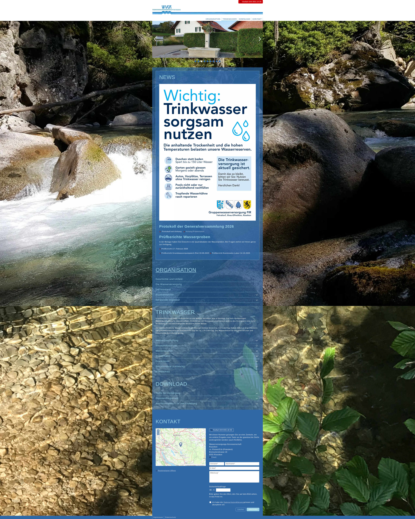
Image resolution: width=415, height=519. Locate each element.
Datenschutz (170, 517)
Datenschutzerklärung (233, 502)
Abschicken (253, 509)
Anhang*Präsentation (195, 231)
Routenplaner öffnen (167, 471)
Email (214, 457)
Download (244, 19)
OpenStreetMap (191, 465)
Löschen (240, 509)
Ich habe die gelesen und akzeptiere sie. (233, 503)
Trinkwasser (230, 19)
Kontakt (257, 19)
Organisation (213, 19)
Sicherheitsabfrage (217, 487)
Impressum (158, 517)
